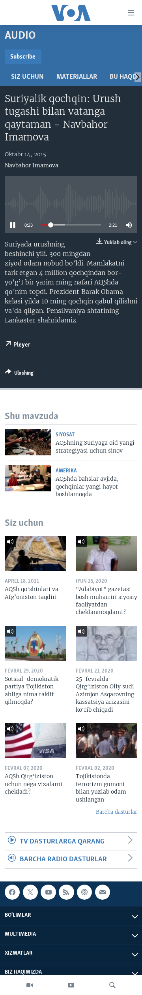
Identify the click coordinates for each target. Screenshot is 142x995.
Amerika (66, 471)
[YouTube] (71, 985)
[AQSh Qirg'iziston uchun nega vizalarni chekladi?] (35, 740)
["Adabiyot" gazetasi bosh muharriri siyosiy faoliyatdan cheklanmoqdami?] (106, 553)
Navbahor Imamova (31, 165)
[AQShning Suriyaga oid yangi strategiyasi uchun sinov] (28, 442)
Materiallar (76, 77)
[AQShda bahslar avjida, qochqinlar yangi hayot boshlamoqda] (28, 478)
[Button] (19, 374)
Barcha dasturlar (116, 812)
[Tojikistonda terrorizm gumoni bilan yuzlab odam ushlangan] (106, 740)
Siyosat (65, 435)
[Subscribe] (102, 892)
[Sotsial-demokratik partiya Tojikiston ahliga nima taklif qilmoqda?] (35, 643)
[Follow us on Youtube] (48, 892)
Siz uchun (27, 77)
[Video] (29, 985)
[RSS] (66, 892)
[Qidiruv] (112, 985)
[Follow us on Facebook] (12, 892)
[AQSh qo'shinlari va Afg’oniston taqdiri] (35, 553)
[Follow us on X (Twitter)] (30, 892)
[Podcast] (84, 892)
